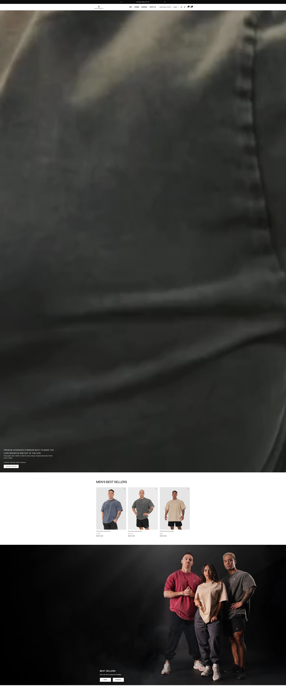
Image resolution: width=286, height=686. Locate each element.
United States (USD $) (165, 7)
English (175, 7)
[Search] (181, 7)
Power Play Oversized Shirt (103, 531)
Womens (118, 679)
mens (105, 679)
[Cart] (191, 7)
